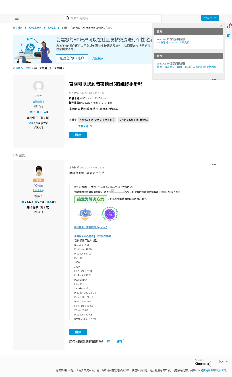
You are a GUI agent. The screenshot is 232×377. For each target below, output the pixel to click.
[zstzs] (38, 86)
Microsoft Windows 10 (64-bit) (97, 119)
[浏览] (16, 18)
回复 (78, 135)
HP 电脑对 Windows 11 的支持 (173, 42)
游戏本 (52, 27)
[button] (214, 80)
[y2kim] (38, 171)
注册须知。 (222, 370)
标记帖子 (39, 127)
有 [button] (108, 341)
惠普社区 (18, 27)
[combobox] (112, 18)
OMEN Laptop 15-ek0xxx (134, 119)
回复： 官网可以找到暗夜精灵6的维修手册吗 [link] (87, 27)
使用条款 (208, 370)
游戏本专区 (35, 27)
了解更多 (97, 58)
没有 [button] (119, 341)
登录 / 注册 (210, 17)
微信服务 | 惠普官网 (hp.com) (90, 227)
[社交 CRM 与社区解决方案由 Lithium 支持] (203, 362)
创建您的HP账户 (72, 58)
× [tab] (221, 25)
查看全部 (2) (85, 126)
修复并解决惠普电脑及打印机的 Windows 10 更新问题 (186, 66)
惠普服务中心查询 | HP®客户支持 (92, 236)
